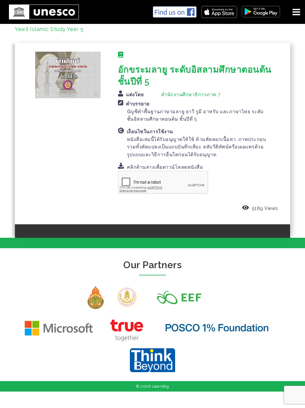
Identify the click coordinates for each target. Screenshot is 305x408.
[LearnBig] (41, 11)
